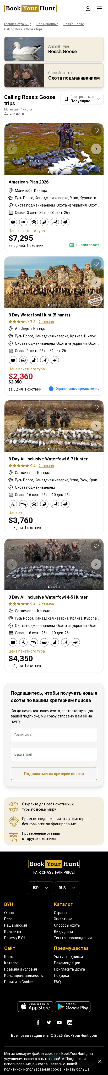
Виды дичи (63, 931)
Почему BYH (14, 938)
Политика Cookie (18, 982)
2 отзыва (46, 322)
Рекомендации (67, 963)
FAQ (57, 982)
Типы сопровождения (73, 938)
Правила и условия (20, 969)
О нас (9, 913)
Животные (63, 919)
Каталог (11, 963)
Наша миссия (15, 925)
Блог (8, 919)
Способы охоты (67, 925)
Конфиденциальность (23, 975)
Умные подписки (68, 957)
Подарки (61, 975)
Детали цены (14, 113)
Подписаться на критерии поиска (54, 774)
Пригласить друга (69, 969)
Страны (60, 913)
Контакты (12, 931)
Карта (9, 957)
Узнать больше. (76, 1069)
